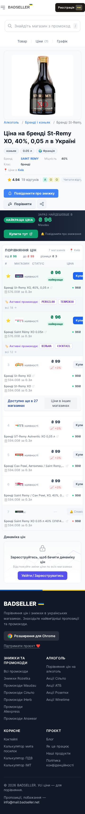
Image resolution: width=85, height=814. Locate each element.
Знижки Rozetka (17, 678)
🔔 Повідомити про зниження (61, 234)
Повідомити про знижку (34, 193)
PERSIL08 (48, 301)
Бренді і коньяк (40, 122)
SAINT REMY (29, 158)
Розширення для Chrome (34, 636)
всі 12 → (11, 352)
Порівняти (23, 204)
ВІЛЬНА (46, 346)
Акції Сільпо (56, 678)
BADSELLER (20, 603)
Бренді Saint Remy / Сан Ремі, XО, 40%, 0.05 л (34, 495)
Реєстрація (69, 7)
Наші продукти (58, 753)
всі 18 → (11, 307)
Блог (50, 739)
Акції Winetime (57, 700)
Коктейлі (10, 739)
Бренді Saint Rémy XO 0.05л (23, 332)
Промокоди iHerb (18, 700)
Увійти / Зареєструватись (42, 575)
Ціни (42, 41)
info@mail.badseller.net (21, 802)
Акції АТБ (53, 685)
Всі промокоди (16, 671)
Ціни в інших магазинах (61, 403)
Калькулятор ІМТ (17, 765)
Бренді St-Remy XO (17, 376)
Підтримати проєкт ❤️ (22, 646)
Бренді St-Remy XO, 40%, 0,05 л (26, 287)
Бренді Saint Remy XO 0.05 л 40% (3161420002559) (34, 521)
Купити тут (18, 234)
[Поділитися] (41, 203)
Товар (22, 41)
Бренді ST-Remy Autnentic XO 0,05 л (29, 436)
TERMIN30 (67, 301)
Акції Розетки (57, 692)
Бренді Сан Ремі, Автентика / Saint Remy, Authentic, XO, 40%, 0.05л (34, 466)
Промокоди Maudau (20, 685)
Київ (21, 170)
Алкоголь (13, 122)
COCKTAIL (63, 346)
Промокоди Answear (20, 718)
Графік (62, 41)
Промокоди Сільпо (19, 692)
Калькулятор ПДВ (18, 758)
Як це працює (57, 746)
